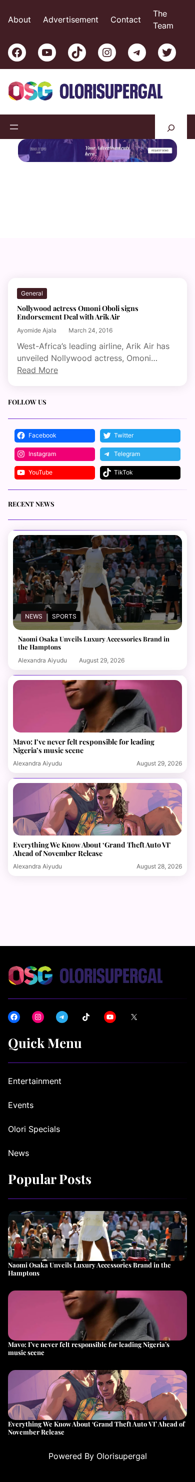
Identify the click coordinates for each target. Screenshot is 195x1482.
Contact (125, 19)
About (19, 19)
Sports (64, 616)
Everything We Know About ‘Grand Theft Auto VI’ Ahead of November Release (92, 849)
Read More (37, 370)
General (32, 293)
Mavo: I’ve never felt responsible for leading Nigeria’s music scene (83, 746)
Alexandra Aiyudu (42, 660)
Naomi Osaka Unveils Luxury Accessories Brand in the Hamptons (94, 642)
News (33, 616)
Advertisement (70, 19)
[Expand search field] (171, 126)
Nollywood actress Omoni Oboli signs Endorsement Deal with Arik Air (77, 312)
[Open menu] (14, 127)
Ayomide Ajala (36, 330)
